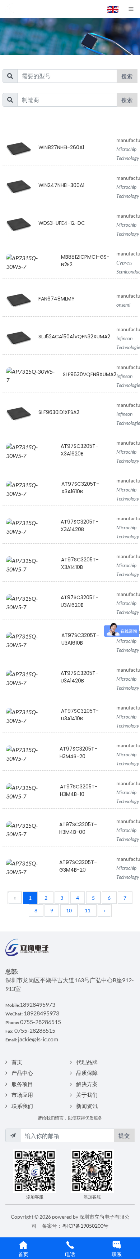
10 (69, 910)
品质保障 (87, 1072)
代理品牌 (87, 1062)
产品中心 (22, 1072)
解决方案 (87, 1084)
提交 (124, 1135)
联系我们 (22, 1106)
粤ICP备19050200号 (85, 1226)
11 (87, 910)
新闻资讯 (87, 1106)
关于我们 (87, 1094)
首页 (16, 1062)
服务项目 (22, 1084)
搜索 (127, 76)
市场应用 (22, 1094)
